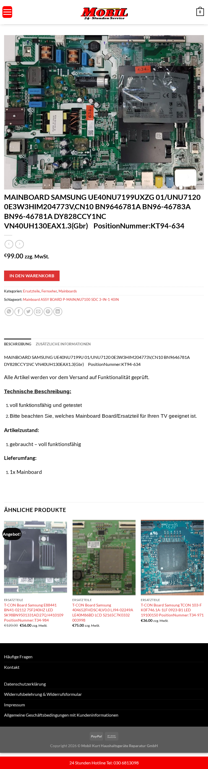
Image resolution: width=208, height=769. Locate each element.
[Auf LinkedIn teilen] (57, 311)
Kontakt (12, 667)
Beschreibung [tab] (17, 344)
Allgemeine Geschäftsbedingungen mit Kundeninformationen (61, 714)
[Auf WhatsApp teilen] (9, 311)
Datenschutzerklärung (25, 683)
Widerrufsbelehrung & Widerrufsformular (43, 694)
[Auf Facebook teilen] (18, 311)
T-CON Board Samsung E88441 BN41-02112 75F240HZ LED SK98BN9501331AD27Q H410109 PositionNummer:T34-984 (33, 612)
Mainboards (67, 291)
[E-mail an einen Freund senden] (38, 311)
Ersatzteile (31, 291)
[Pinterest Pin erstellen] (48, 311)
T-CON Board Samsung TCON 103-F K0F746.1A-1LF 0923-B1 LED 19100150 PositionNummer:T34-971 (172, 610)
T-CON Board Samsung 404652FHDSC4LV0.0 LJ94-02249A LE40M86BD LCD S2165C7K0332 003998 (102, 612)
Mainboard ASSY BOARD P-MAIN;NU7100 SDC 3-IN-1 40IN (71, 299)
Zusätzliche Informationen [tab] (63, 344)
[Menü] (7, 12)
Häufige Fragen (18, 656)
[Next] (204, 581)
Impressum (14, 704)
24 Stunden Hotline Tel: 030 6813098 (104, 762)
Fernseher (49, 291)
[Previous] (4, 581)
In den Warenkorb (31, 275)
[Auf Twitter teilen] (28, 311)
